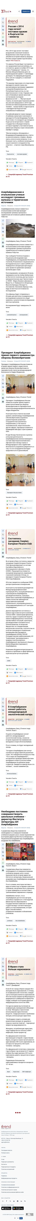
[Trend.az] (6, 11)
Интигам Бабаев (11, 773)
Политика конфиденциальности (10, 1187)
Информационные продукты (9, 1178)
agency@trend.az (5, 1142)
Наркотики (16, 1071)
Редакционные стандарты (8, 1167)
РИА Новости (15, 60)
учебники (9, 920)
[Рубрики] (33, 11)
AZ (18, 1218)
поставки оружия (22, 154)
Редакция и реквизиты (7, 1161)
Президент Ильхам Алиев (14, 492)
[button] (3, 18)
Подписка (4, 1175)
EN (15, 1218)
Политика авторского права (9, 1189)
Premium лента (5, 1153)
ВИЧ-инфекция (26, 1071)
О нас (2, 1159)
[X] (10, 1201)
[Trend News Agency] (6, 1127)
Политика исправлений (7, 1169)
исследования (24, 314)
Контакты (4, 1164)
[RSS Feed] (24, 1201)
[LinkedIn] (21, 1201)
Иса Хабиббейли (20, 920)
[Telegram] (17, 1201)
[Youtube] (13, 1201)
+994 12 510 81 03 (5, 1140)
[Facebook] (6, 1201)
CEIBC (8, 660)
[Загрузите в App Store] (6, 1208)
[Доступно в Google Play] (18, 1208)
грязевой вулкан (11, 314)
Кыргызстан (10, 154)
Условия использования (8, 1185)
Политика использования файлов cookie (12, 1192)
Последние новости (6, 1150)
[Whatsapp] (2, 1201)
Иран (8, 1071)
